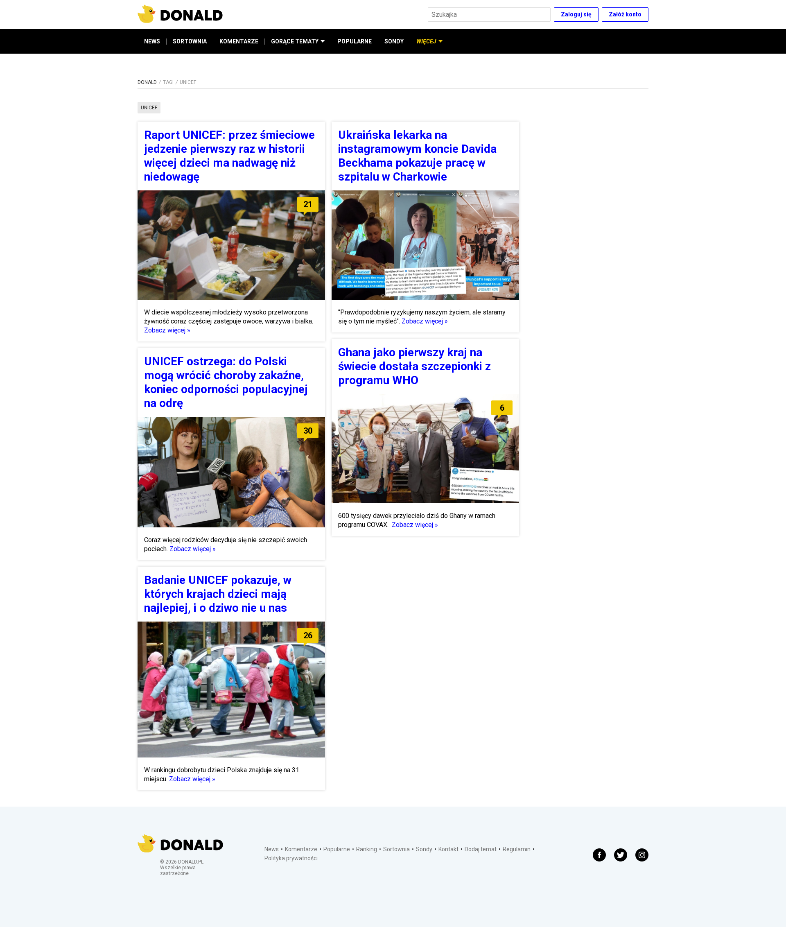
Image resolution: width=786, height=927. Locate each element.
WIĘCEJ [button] (426, 41)
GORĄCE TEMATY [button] (294, 41)
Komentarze (301, 849)
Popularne (336, 849)
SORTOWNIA (190, 41)
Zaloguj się (576, 14)
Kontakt (448, 849)
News (271, 849)
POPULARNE (354, 41)
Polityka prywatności (291, 858)
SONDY (394, 41)
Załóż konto (625, 14)
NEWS (152, 41)
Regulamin (517, 849)
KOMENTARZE (238, 41)
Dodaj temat (481, 849)
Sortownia (396, 849)
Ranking (366, 849)
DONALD (147, 82)
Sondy (424, 849)
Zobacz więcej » (167, 330)
